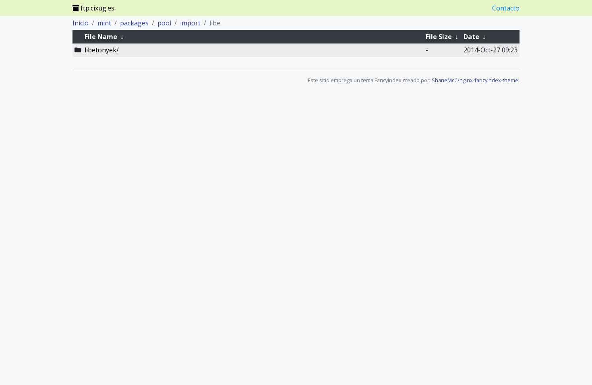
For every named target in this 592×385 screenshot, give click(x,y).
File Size (439, 36)
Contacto (506, 8)
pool (164, 23)
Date (471, 36)
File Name (101, 36)
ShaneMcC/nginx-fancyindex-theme (475, 80)
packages (134, 23)
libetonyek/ (102, 50)
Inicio (80, 23)
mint (104, 23)
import (190, 23)
